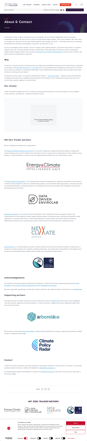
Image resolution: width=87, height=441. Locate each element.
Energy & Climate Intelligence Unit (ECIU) (20, 151)
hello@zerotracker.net (48, 371)
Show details (71, 438)
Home (6, 19)
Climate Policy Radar (27, 331)
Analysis (55, 4)
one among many (53, 76)
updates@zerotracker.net (47, 368)
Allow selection (75, 427)
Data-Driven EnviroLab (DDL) (16, 181)
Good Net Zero (46, 4)
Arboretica (55, 301)
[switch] (39, 438)
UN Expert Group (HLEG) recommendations (49, 52)
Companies (37, 4)
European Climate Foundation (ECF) (26, 285)
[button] (81, 5)
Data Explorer (27, 4)
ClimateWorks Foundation (48, 285)
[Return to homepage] (10, 5)
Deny (75, 432)
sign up (57, 9)
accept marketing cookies (45, 119)
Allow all (76, 423)
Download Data (65, 4)
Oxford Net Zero (9, 247)
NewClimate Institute (11, 214)
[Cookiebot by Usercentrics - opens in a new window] (9, 438)
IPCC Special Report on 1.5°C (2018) (27, 67)
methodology (78, 289)
